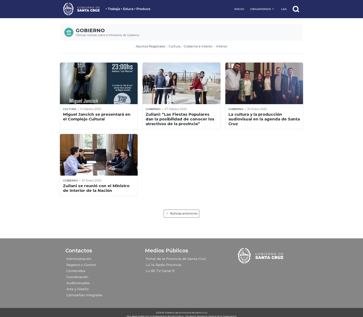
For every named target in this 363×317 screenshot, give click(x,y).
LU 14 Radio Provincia (163, 265)
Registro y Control (81, 265)
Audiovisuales (78, 283)
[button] (262, 9)
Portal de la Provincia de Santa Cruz (176, 259)
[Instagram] (258, 269)
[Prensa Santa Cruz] (82, 9)
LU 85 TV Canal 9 (160, 271)
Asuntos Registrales (150, 46)
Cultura (174, 46)
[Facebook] (251, 269)
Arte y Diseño (77, 289)
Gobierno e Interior (198, 46)
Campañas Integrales (84, 295)
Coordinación (77, 277)
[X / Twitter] (264, 269)
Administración (79, 259)
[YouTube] (271, 269)
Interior (221, 46)
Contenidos (75, 271)
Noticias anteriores (184, 213)
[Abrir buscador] (296, 9)
